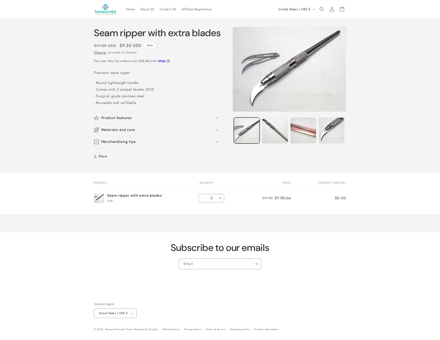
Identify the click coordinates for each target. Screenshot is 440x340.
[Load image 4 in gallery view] (331, 130)
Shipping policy (240, 329)
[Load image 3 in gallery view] (303, 130)
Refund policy (171, 329)
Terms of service (216, 329)
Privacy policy (192, 329)
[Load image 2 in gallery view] (275, 130)
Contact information (266, 329)
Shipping (100, 52)
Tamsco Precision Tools (119, 329)
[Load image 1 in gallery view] (247, 130)
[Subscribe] (256, 263)
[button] (322, 9)
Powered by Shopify (146, 329)
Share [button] (103, 156)
